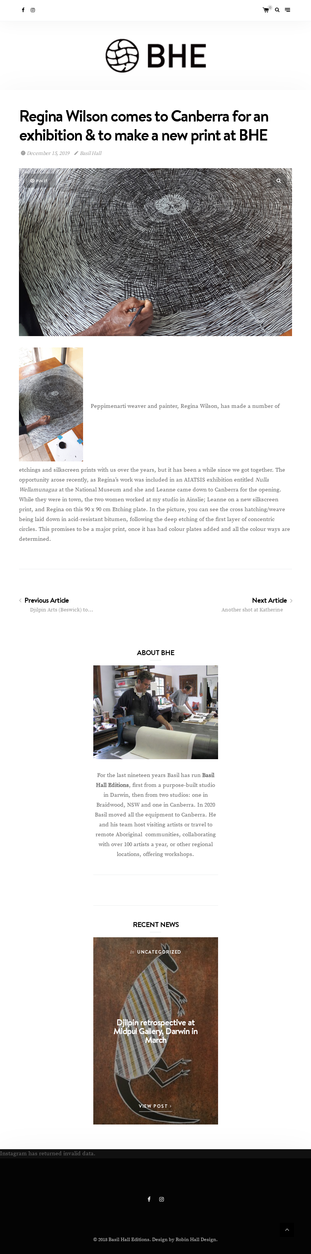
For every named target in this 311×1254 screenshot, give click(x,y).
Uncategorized (159, 952)
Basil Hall (90, 153)
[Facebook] (23, 10)
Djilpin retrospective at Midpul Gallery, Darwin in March (155, 1031)
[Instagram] (33, 10)
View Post (154, 1106)
